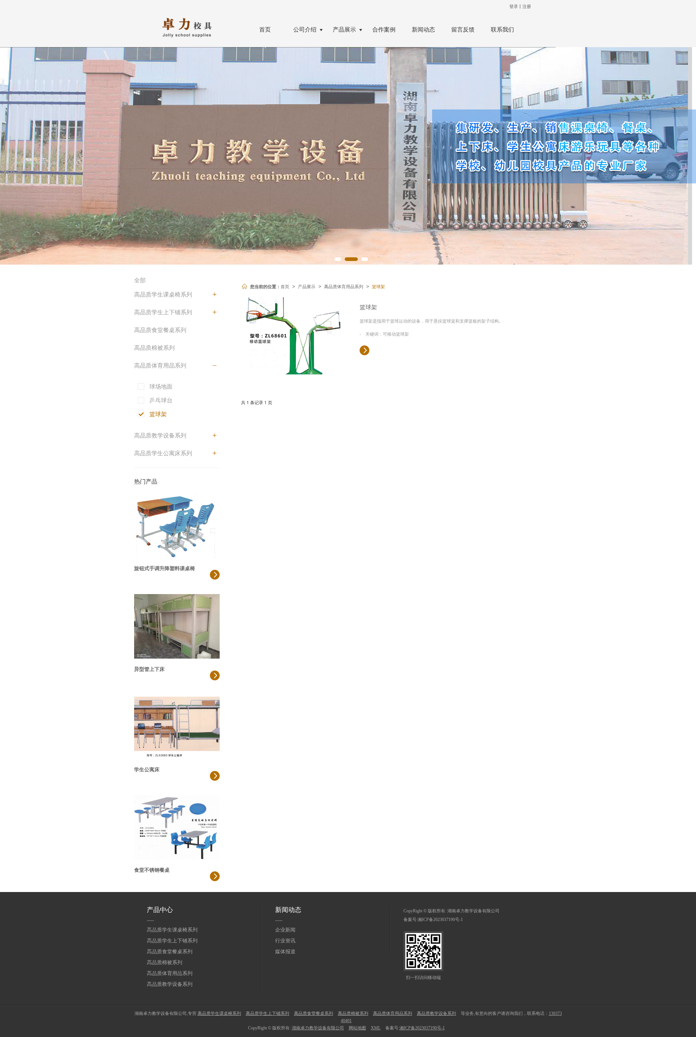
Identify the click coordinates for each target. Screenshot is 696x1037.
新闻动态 (423, 29)
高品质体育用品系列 (343, 286)
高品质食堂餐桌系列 (160, 330)
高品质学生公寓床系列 (163, 453)
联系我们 (502, 29)
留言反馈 (463, 29)
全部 (140, 280)
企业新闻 (285, 930)
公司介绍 (304, 29)
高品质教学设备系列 (160, 435)
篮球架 (378, 286)
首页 (265, 29)
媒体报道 (285, 951)
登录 (513, 6)
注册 (526, 6)
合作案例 (383, 29)
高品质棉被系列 (154, 348)
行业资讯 (285, 940)
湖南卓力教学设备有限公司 (473, 910)
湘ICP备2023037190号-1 (440, 919)
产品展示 (344, 29)
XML (376, 1027)
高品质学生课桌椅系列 (163, 294)
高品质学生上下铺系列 (163, 312)
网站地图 (357, 1027)
